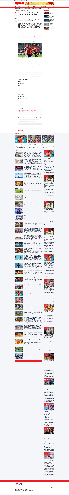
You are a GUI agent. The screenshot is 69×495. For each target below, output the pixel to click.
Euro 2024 (46, 404)
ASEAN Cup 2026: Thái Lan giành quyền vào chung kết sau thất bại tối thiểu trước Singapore (49, 298)
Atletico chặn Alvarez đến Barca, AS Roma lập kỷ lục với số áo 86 (49, 243)
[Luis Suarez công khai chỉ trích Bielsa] (49, 430)
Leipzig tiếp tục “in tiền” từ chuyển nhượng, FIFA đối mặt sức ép (49, 198)
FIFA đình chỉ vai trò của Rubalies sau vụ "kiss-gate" (49, 367)
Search (54, 0)
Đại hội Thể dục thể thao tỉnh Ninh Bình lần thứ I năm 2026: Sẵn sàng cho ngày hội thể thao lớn (33, 236)
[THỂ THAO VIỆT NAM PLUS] (20, 3)
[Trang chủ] (15, 6)
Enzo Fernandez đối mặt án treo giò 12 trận (49, 444)
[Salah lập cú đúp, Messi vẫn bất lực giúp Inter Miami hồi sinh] (34, 139)
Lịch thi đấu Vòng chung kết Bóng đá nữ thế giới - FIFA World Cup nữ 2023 (49, 312)
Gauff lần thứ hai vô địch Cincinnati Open (31, 222)
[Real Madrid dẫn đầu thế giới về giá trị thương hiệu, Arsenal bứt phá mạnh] (49, 178)
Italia (45, 229)
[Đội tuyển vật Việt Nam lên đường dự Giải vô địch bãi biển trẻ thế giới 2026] (19, 334)
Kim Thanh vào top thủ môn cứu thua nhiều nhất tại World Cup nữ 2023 (49, 370)
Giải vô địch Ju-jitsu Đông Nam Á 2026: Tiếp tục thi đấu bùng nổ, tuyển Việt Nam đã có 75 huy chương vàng (32, 340)
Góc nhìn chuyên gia (26, 323)
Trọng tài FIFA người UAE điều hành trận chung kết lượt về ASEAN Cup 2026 (32, 264)
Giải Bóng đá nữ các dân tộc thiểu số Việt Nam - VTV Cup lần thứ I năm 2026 (32, 189)
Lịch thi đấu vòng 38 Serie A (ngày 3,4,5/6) (48, 324)
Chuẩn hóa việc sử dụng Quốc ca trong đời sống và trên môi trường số (33, 8)
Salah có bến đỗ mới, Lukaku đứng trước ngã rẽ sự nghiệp (48, 246)
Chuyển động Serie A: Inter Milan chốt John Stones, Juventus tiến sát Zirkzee (49, 249)
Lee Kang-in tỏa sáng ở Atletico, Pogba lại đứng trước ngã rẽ (48, 215)
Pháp (45, 201)
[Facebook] (51, 487)
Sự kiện (24, 157)
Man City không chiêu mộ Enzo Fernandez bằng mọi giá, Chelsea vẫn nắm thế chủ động (49, 301)
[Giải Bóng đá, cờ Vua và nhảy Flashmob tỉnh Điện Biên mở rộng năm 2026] (19, 161)
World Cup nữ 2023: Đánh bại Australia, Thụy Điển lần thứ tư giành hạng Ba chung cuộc (49, 376)
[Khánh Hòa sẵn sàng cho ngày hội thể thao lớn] (19, 244)
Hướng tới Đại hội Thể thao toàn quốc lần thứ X (28, 261)
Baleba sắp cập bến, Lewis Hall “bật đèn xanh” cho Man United (49, 167)
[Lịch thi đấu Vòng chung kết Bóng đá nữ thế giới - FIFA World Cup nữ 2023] (49, 307)
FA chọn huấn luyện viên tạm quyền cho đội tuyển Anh (49, 417)
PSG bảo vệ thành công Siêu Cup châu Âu (49, 224)
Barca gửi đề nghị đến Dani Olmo (48, 419)
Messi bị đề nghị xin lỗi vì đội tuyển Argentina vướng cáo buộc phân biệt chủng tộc (49, 450)
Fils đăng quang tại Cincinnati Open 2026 (31, 215)
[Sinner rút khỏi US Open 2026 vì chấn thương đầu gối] (19, 204)
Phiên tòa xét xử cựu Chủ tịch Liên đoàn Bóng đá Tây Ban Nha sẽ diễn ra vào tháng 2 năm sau (49, 361)
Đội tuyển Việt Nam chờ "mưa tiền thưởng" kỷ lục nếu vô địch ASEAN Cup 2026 (33, 271)
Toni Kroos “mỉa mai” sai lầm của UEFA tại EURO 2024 (48, 411)
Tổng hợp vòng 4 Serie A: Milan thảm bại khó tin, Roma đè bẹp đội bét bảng (27, 110)
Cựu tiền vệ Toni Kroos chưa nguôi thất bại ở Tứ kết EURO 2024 (49, 425)
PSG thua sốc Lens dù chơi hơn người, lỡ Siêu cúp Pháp (49, 218)
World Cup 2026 (47, 379)
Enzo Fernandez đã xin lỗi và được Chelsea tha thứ (48, 441)
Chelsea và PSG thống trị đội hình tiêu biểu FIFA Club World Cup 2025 (49, 466)
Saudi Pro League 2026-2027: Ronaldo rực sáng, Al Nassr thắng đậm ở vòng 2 (49, 292)
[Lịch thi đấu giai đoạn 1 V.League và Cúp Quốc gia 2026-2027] (19, 279)
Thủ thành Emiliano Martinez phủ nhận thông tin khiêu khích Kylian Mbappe (48, 347)
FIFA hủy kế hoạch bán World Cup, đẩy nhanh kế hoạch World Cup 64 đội (49, 395)
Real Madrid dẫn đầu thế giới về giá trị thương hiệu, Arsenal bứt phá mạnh (49, 173)
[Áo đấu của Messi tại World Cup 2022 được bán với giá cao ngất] (49, 330)
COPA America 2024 (48, 428)
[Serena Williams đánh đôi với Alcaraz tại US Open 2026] (19, 211)
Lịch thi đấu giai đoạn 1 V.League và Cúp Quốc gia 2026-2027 (33, 278)
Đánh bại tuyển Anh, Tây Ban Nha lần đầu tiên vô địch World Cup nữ (49, 373)
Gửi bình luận (20, 130)
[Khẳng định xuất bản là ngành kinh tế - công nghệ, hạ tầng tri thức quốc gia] (19, 183)
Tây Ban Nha (46, 255)
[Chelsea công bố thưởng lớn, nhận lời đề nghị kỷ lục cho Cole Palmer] (49, 455)
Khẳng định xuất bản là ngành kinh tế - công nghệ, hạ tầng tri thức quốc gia (32, 182)
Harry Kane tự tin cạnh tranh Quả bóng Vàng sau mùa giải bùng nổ (48, 190)
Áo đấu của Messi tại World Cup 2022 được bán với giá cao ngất (48, 335)
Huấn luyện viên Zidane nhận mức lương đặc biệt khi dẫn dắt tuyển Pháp (49, 398)
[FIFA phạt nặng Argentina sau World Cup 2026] (49, 381)
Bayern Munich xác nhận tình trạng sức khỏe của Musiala (49, 192)
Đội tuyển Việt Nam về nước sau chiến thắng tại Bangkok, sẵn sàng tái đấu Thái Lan (32, 284)
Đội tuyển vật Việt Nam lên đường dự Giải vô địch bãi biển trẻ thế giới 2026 (33, 333)
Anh (45, 151)
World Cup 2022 (47, 327)
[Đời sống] (39, 3)
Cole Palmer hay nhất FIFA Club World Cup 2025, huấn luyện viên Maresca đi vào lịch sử (49, 472)
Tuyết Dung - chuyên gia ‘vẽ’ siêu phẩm (48, 344)
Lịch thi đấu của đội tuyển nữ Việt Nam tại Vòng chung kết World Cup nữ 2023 (49, 316)
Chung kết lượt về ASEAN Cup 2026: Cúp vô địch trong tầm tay (32, 249)
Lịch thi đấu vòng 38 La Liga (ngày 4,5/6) (48, 321)
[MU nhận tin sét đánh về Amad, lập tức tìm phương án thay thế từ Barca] (21, 139)
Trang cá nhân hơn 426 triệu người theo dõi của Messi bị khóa (49, 350)
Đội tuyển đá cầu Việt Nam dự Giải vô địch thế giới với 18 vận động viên (33, 347)
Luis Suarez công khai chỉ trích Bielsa (48, 435)
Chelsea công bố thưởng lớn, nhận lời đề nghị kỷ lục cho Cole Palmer (49, 460)
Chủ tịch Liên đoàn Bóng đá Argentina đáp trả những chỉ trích (48, 392)
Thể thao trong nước (26, 164)
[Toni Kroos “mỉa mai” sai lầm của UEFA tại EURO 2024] (49, 406)
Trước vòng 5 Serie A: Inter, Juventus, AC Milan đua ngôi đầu (26, 111)
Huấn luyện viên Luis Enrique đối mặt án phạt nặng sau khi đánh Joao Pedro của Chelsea (49, 469)
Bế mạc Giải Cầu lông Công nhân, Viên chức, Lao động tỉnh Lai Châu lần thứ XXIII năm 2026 (33, 229)
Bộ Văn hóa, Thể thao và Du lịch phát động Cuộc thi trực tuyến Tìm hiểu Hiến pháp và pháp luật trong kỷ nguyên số (32, 174)
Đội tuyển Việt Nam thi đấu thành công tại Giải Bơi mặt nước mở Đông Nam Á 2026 (33, 354)
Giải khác (46, 279)
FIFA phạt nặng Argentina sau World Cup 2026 (49, 386)
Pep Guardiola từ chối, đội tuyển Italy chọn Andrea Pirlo (49, 251)
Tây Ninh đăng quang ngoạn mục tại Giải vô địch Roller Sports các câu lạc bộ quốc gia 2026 (33, 326)
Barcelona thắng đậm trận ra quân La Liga (47, 144)
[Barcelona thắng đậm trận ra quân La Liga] (48, 139)
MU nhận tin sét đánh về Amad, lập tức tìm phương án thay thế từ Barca (21, 144)
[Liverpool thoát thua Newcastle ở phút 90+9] (19, 313)
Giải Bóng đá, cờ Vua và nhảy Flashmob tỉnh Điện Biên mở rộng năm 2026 (33, 160)
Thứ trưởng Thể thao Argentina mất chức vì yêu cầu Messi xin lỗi (49, 447)
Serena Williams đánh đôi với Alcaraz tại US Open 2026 (33, 209)
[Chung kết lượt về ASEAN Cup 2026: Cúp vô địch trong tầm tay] (19, 250)
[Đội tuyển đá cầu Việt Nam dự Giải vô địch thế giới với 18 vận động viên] (19, 349)
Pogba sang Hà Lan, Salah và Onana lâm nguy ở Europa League (49, 295)
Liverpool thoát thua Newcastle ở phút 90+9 (32, 311)
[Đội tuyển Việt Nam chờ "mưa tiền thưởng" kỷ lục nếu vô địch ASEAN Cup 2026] (19, 272)
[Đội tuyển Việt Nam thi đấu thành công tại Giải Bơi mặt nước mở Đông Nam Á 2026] (19, 356)
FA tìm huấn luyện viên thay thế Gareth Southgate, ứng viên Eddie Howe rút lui (48, 422)
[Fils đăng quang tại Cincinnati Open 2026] (19, 217)
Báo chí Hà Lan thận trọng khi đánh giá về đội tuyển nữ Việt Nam (49, 341)
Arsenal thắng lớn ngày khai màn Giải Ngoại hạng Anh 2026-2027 (49, 170)
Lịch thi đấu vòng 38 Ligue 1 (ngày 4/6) (48, 318)
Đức (45, 176)
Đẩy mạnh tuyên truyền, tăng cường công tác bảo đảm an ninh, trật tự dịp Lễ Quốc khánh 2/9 (33, 153)
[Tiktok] (52, 487)
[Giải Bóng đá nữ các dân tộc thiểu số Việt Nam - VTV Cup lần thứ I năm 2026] (19, 190)
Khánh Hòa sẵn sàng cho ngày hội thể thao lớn (32, 242)
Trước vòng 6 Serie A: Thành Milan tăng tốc (28, 41)
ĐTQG (24, 253)
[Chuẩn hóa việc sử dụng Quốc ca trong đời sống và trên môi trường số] (19, 168)
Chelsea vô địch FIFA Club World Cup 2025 (49, 475)
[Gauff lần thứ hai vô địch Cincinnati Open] (19, 224)
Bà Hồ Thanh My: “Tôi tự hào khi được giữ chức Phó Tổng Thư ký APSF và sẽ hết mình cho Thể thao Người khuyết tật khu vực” (32, 318)
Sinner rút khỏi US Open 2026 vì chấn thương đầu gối (33, 202)
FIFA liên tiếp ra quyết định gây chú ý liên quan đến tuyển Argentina (49, 401)
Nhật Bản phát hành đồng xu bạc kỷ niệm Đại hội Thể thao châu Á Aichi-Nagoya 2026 (33, 195)
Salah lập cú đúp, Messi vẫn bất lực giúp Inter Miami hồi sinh (34, 144)
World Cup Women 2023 (48, 353)
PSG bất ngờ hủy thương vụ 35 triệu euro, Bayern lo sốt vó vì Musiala (49, 195)
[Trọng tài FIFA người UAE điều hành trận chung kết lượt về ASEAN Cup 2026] (19, 265)
